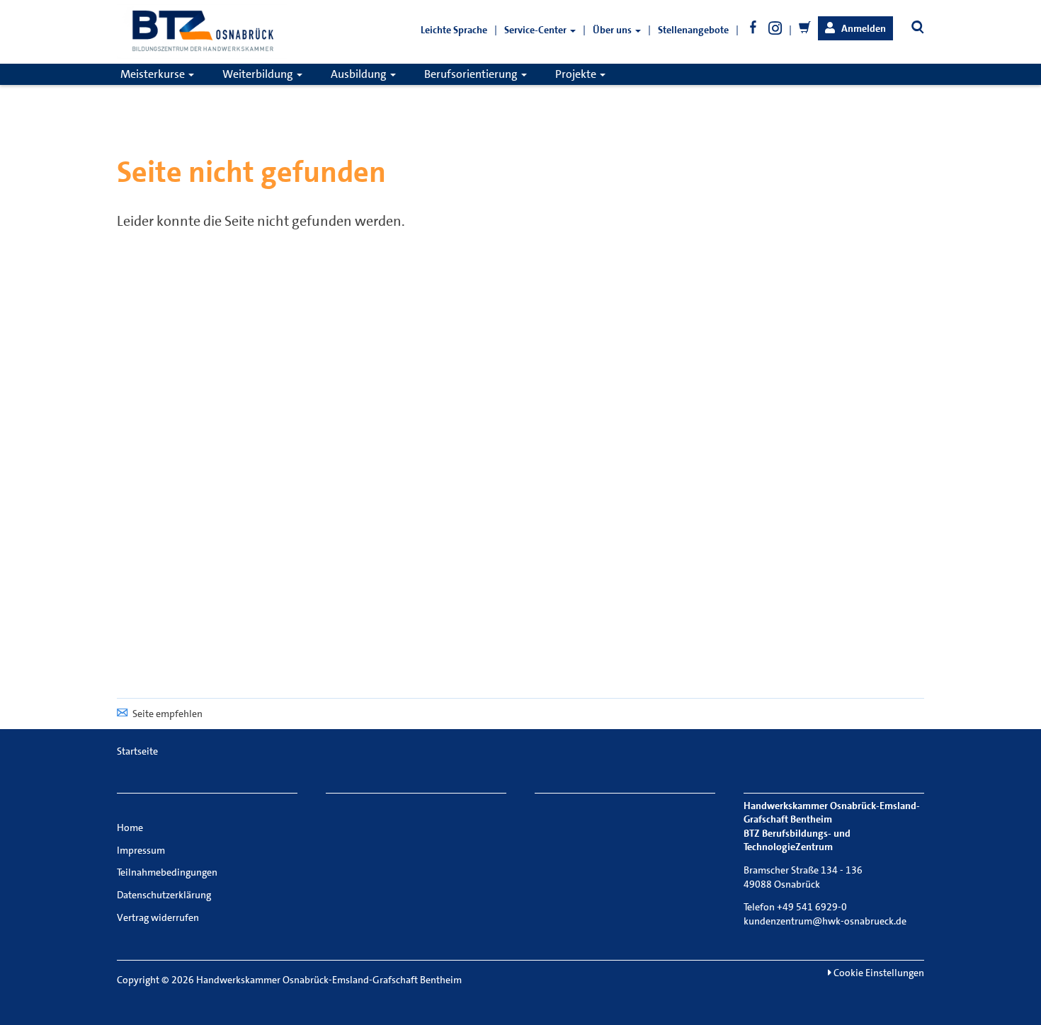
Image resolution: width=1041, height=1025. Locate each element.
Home (130, 827)
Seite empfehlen (167, 713)
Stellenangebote (693, 29)
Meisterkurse (153, 74)
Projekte (576, 74)
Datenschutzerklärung (164, 894)
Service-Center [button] (536, 29)
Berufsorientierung (472, 74)
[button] (855, 28)
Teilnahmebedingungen (167, 872)
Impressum (141, 850)
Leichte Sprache (454, 29)
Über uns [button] (613, 29)
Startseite (137, 751)
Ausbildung (360, 74)
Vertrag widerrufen (158, 917)
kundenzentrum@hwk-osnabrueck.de (825, 921)
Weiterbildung (258, 74)
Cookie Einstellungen (877, 972)
